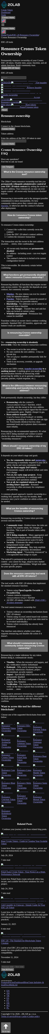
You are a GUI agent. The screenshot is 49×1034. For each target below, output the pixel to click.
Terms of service (8, 1016)
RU (8, 1005)
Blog (26, 982)
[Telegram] (2, 980)
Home (3, 35)
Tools (9, 35)
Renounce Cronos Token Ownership (7, 757)
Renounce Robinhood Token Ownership (6, 815)
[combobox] (3, 21)
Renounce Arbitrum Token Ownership (24, 743)
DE (8, 1003)
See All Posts (7, 970)
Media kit (13, 985)
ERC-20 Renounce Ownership (25, 35)
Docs (7, 985)
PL (8, 1008)
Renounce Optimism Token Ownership (38, 743)
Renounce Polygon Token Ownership (39, 729)
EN (8, 991)
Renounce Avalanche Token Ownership (6, 743)
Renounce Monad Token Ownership (39, 799)
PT (8, 1000)
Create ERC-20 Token (10, 68)
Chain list (32, 982)
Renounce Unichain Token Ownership (8, 799)
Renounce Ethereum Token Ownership (8, 728)
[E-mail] (11, 980)
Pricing (11, 982)
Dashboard (19, 982)
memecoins (41, 460)
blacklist (4, 206)
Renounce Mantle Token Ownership (39, 772)
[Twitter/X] (4, 980)
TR (8, 996)
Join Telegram (7, 167)
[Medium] (6, 980)
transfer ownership (33, 368)
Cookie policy (34, 1016)
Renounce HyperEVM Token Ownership (22, 799)
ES (8, 998)
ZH (8, 993)
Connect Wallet (8, 18)
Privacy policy (21, 1016)
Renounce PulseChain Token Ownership (22, 759)
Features (4, 982)
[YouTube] (9, 980)
